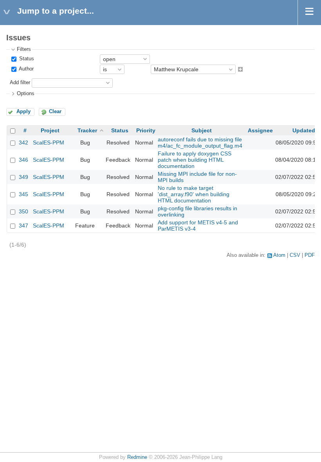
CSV (295, 255)
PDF (310, 255)
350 (23, 211)
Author (26, 69)
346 (23, 160)
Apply (23, 111)
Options (25, 93)
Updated (303, 130)
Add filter (20, 82)
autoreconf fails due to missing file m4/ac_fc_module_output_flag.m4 (200, 142)
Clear (55, 111)
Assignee (260, 130)
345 (23, 194)
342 (23, 142)
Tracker (87, 130)
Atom (279, 255)
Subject (201, 130)
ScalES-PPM (48, 142)
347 (23, 225)
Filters (24, 49)
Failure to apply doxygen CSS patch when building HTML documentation (194, 159)
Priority (145, 130)
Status (26, 58)
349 (23, 177)
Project (50, 130)
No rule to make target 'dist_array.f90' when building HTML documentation (193, 194)
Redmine (137, 457)
